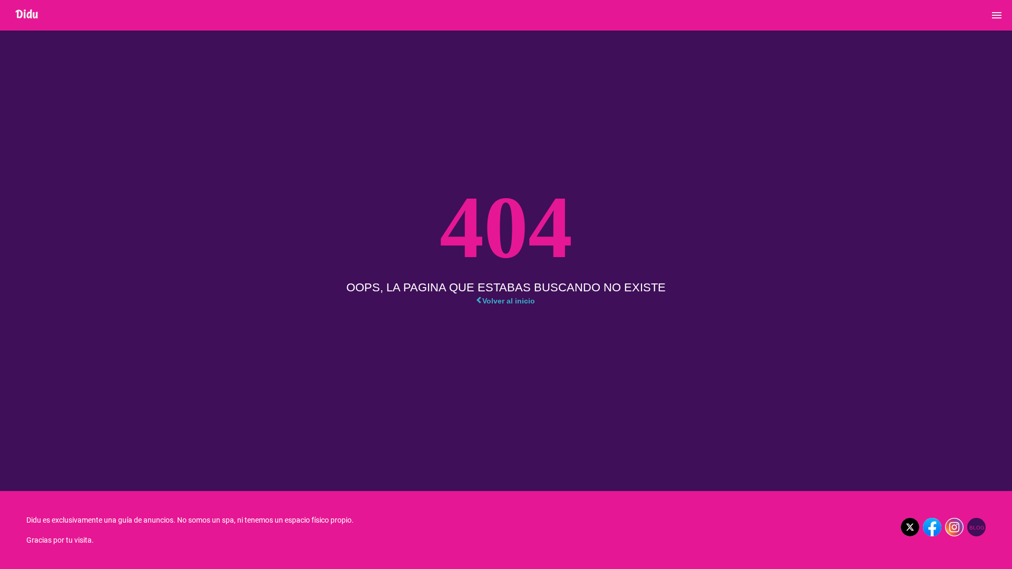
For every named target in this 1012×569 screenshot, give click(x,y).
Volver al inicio (508, 301)
